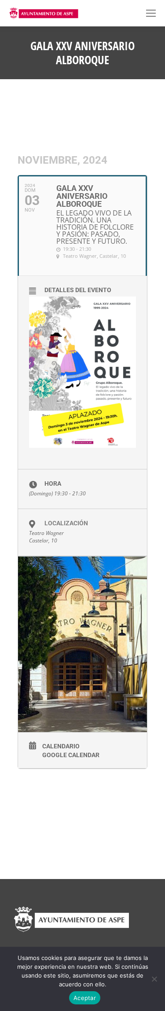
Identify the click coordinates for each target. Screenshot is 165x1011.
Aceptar (84, 997)
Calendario (61, 746)
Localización (66, 523)
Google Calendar (70, 754)
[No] (154, 978)
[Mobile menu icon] (151, 13)
